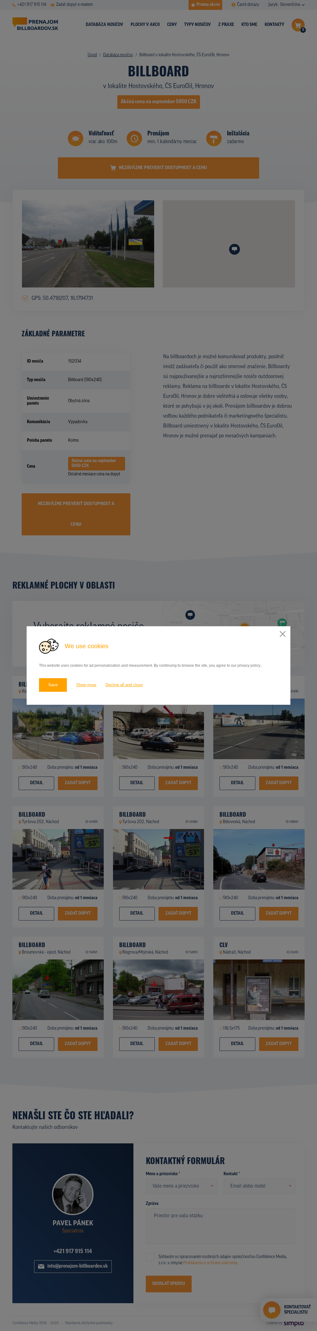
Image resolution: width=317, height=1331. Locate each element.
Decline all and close (124, 685)
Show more (86, 685)
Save (53, 685)
